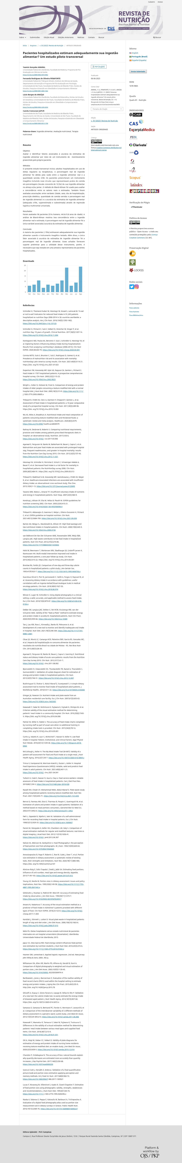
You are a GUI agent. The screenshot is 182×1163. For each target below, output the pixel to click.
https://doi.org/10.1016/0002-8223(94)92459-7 (42, 899)
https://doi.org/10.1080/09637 (35, 1079)
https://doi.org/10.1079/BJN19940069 (38, 849)
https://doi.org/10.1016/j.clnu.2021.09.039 (59, 518)
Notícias (81, 37)
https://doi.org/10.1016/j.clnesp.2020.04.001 (61, 350)
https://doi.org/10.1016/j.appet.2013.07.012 (54, 875)
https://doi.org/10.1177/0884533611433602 (41, 545)
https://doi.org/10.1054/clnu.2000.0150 (39, 530)
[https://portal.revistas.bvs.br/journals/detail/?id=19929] (134, 155)
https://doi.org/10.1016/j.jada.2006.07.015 (40, 925)
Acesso (160, 2)
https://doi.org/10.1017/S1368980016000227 (59, 1109)
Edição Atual (49, 37)
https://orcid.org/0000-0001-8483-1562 (35, 91)
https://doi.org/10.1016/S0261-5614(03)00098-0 (42, 506)
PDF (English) (99, 67)
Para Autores (134, 311)
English (135, 53)
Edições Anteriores (66, 37)
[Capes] (144, 192)
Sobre (22, 37)
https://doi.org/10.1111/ (73, 391)
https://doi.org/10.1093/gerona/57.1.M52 (55, 811)
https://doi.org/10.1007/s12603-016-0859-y (66, 758)
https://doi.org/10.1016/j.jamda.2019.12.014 (56, 1049)
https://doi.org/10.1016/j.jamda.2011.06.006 (60, 1017)
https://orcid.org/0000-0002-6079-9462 (35, 75)
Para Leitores (134, 308)
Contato (91, 37)
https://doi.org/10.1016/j (33, 439)
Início (25, 45)
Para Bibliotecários (136, 315)
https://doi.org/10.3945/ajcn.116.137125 (39, 323)
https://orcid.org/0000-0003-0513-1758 (35, 123)
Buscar (101, 37)
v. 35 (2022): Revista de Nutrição (51, 45)
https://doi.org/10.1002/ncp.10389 (53, 619)
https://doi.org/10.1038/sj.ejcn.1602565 (39, 701)
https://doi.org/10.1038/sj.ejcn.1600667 (56, 822)
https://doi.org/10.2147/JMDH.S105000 (68, 690)
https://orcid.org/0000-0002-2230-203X (35, 107)
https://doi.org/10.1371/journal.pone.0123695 (56, 486)
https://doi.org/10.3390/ (33, 424)
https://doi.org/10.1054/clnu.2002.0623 (39, 379)
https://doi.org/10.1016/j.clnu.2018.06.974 (40, 589)
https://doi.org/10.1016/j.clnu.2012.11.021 (40, 456)
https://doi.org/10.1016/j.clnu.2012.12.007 (56, 678)
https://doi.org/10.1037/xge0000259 (38, 1064)
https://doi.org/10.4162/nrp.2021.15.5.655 (61, 796)
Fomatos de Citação (100, 109)
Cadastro (151, 2)
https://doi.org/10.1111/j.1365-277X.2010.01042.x (43, 949)
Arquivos (33, 45)
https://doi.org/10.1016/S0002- (36, 972)
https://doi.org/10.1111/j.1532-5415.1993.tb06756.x (59, 571)
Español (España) (139, 60)
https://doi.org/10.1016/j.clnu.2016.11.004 (40, 335)
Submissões (35, 37)
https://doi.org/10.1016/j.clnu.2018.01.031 (40, 1035)
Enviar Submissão (138, 71)
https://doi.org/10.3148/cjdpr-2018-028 (53, 784)
